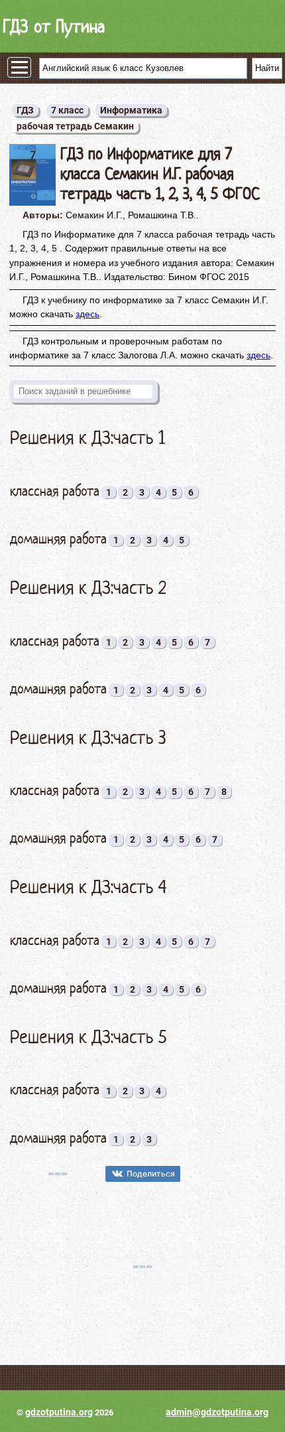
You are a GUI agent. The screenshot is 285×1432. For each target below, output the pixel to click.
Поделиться (151, 1174)
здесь (87, 314)
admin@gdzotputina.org (217, 1412)
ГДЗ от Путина (54, 26)
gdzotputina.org (59, 1412)
